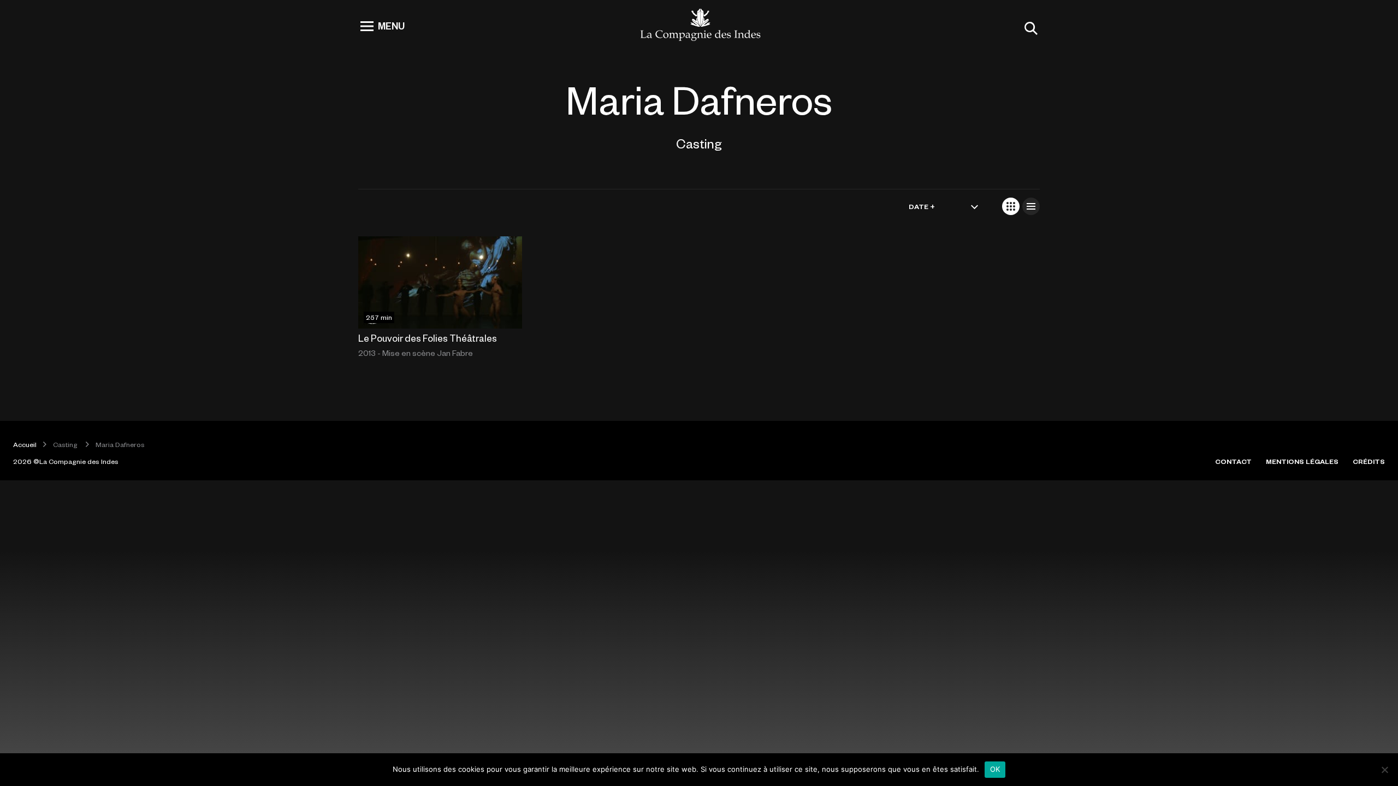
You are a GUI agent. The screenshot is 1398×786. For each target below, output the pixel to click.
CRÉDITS (1369, 461)
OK (995, 769)
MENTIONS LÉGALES (1302, 461)
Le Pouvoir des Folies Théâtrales (427, 338)
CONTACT (1233, 461)
